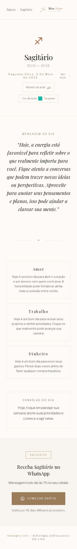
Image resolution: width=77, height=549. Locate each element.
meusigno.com (17, 535)
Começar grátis (41, 498)
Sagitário (26, 9)
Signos (11, 9)
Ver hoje (63, 76)
